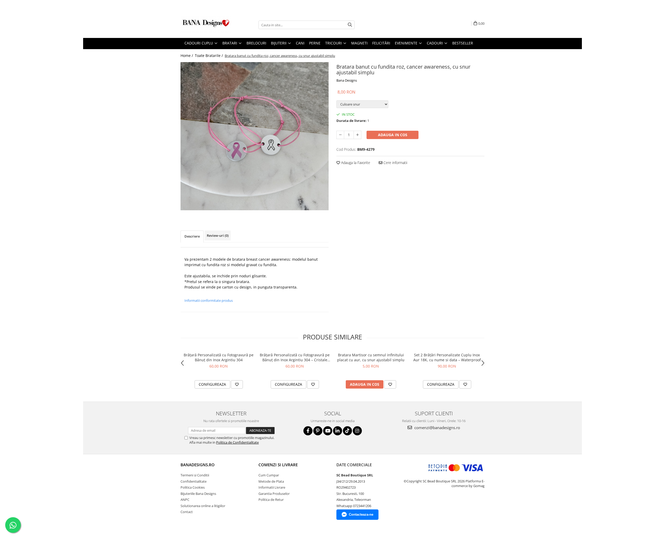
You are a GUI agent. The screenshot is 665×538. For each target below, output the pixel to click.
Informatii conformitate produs (208, 300)
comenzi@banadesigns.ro (436, 427)
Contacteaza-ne (361, 514)
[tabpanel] (255, 136)
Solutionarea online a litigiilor (203, 505)
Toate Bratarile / (209, 55)
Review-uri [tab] (218, 235)
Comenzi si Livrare (278, 464)
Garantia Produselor (274, 493)
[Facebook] (307, 430)
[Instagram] (357, 430)
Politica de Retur (271, 499)
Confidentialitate (194, 481)
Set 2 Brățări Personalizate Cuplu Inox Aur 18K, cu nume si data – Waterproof (447, 357)
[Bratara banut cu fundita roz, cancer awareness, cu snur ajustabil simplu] (255, 136)
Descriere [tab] (192, 236)
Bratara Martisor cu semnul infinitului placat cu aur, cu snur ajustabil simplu (370, 357)
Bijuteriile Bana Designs (198, 493)
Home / (187, 55)
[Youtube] (327, 430)
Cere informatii (394, 162)
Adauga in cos (392, 134)
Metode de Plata (271, 481)
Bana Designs (346, 80)
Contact (187, 511)
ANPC (185, 499)
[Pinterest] (317, 430)
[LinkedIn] (337, 430)
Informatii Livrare (271, 487)
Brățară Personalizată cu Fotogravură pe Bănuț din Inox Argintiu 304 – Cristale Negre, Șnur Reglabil (295, 357)
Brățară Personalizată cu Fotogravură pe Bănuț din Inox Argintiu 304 (219, 357)
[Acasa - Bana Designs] (206, 25)
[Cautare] (350, 25)
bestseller (462, 43)
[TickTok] (347, 430)
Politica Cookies (193, 487)
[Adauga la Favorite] (237, 384)
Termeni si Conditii (195, 475)
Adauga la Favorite (355, 162)
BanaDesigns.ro (198, 464)
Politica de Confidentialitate (237, 442)
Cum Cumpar (268, 475)
